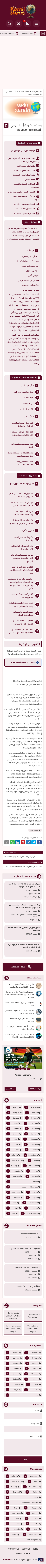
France (13, 1129)
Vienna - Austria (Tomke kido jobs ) (25, 34)
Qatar (23, 1182)
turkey (32, 1208)
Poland (32, 1176)
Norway (12, 1166)
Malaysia (13, 1155)
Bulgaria (32, 1118)
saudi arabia (25, 91)
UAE (13, 1208)
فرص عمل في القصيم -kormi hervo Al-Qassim (24, 929)
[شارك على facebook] (39, 842)
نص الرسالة (34, 1436)
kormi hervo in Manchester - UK (27, 1267)
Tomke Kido (8, 1559)
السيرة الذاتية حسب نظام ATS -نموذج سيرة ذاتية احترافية (19, 1011)
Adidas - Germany (23, 1075)
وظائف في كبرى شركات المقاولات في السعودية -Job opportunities (24, 906)
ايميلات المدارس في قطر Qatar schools (22, 1019)
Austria (13, 1107)
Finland (32, 1129)
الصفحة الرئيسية (37, 91)
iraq (12, 1139)
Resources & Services (22, 1187)
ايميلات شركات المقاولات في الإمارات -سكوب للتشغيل (20, 1027)
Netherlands (14, 1160)
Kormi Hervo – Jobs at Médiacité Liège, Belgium (13, 1329)
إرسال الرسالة (23, 1459)
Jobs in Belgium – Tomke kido (32, 1315)
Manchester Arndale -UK (30, 1234)
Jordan (32, 1150)
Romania (33, 1192)
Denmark (31, 1123)
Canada (13, 1118)
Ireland (31, 1144)
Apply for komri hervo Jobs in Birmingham (24, 1248)
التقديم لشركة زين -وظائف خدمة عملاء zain (19, 1003)
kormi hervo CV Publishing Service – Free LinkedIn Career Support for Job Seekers (19, 995)
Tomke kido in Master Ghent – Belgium (33, 1329)
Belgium (13, 1113)
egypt (12, 1123)
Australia (32, 1107)
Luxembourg (31, 1155)
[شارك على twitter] (33, 842)
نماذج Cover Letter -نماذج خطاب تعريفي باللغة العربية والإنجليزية (21, 985)
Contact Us (13, 1549)
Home (35, 1549)
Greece (13, 1134)
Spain (32, 1197)
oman (33, 1171)
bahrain (32, 1113)
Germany (34, 1089)
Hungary (31, 1139)
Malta (33, 1160)
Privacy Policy (23, 1553)
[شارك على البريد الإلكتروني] (6, 842)
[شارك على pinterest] (23, 842)
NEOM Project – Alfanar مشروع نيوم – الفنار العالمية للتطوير (24, 945)
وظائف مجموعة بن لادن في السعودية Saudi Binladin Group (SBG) (19, 1035)
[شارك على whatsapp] (12, 842)
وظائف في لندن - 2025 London (28, 1286)
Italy (13, 1144)
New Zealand (31, 1166)
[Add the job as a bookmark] (6, 125)
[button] (18, 23)
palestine (14, 1171)
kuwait (13, 1150)
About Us (26, 1549)
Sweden (14, 1197)
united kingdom (30, 1213)
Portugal (14, 1176)
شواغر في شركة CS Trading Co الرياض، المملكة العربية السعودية (23, 885)
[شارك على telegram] (28, 842)
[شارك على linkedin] (17, 842)
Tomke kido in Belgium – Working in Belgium (13, 1316)
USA (11, 1213)
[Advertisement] (23, 62)
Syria (12, 1203)
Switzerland (31, 1203)
